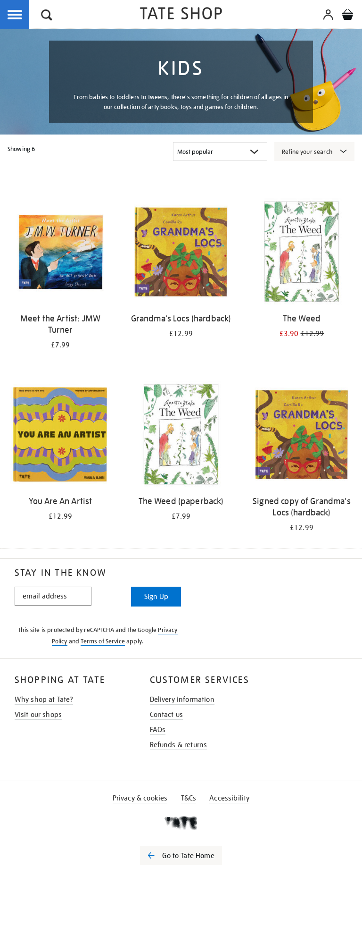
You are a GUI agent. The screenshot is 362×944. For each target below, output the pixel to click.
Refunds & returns (178, 745)
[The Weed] (301, 253)
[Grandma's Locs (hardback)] (181, 253)
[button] (47, 16)
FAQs (158, 729)
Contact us (166, 714)
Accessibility (229, 798)
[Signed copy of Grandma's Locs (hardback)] (301, 436)
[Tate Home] (181, 822)
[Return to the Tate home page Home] (181, 15)
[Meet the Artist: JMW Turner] (60, 253)
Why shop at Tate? (44, 699)
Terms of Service (103, 641)
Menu (15, 15)
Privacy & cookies (140, 798)
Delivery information (182, 699)
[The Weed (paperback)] (181, 436)
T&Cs (189, 798)
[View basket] (347, 16)
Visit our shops (38, 714)
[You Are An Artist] (60, 436)
